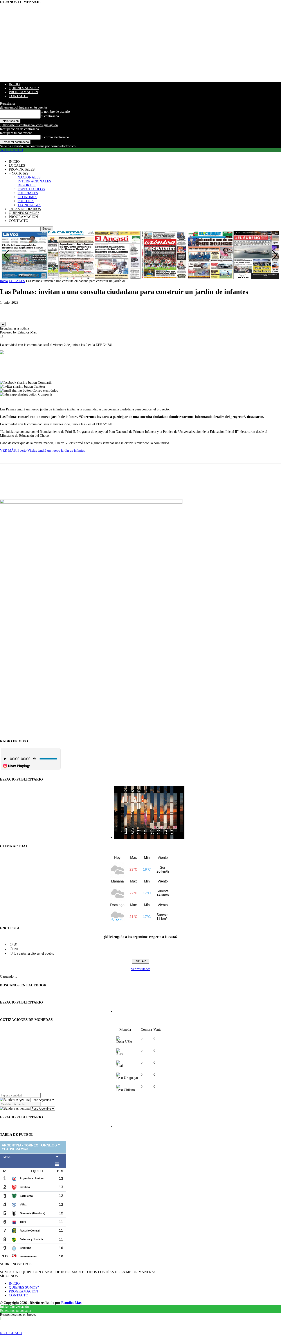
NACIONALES (29, 177)
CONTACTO (18, 96)
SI (15, 944)
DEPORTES (27, 185)
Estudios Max (71, 1303)
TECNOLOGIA (29, 205)
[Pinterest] (39, 309)
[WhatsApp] (54, 309)
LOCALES (17, 165)
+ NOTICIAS (18, 173)
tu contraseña (50, 116)
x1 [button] (2, 336)
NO (17, 949)
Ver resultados (140, 969)
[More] (70, 309)
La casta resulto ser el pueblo (34, 953)
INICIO (14, 84)
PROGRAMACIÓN (23, 92)
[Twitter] (23, 309)
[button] (275, 255)
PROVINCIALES (22, 169)
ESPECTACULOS (31, 189)
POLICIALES (28, 193)
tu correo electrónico (55, 137)
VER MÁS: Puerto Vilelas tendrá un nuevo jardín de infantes (42, 450)
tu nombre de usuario (55, 111)
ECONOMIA (27, 197)
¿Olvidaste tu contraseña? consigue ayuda (29, 125)
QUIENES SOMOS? (24, 88)
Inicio (4, 281)
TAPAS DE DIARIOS (25, 209)
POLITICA (26, 201)
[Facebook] (7, 309)
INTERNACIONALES (34, 181)
